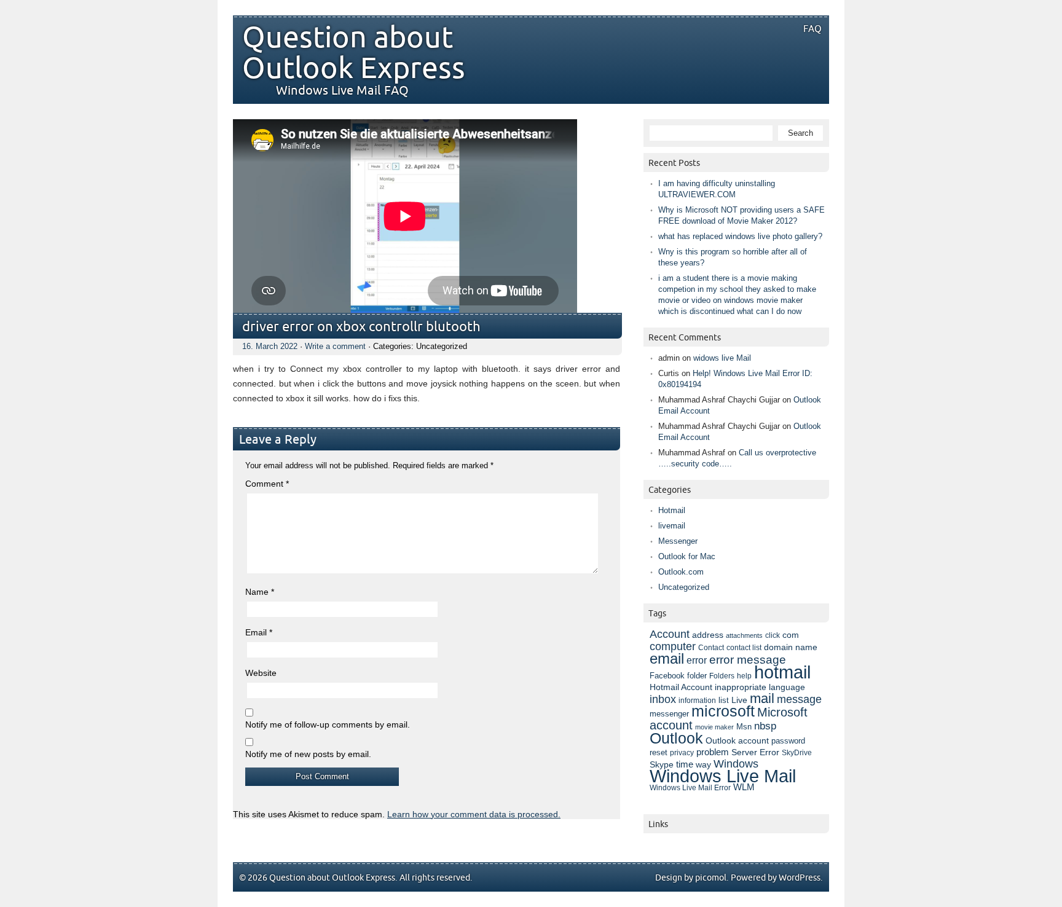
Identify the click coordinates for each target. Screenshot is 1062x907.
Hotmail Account (681, 687)
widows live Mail (722, 358)
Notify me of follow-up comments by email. (327, 724)
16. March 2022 (269, 346)
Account (670, 633)
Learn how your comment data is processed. (473, 814)
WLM (744, 787)
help (744, 676)
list (723, 700)
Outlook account (737, 740)
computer (673, 646)
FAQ (812, 29)
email (667, 658)
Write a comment (335, 346)
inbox (663, 699)
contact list (743, 647)
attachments (744, 635)
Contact (711, 647)
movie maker (714, 727)
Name (259, 592)
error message (747, 659)
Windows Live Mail (723, 776)
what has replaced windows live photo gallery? (740, 236)
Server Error (755, 752)
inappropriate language (760, 687)
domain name (790, 647)
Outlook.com (681, 571)
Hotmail (671, 510)
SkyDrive (797, 752)
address (707, 635)
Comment (267, 484)
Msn (744, 726)
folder (697, 676)
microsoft (723, 711)
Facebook (667, 676)
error (696, 660)
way (703, 764)
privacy (682, 752)
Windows (736, 764)
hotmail (782, 672)
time (684, 764)
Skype (662, 764)
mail (762, 698)
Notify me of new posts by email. (308, 754)
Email (258, 632)
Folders (721, 676)
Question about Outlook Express (353, 53)
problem (712, 752)
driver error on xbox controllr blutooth (361, 327)
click (772, 635)
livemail (671, 525)
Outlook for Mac (686, 556)
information (697, 700)
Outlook (676, 738)
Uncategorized (683, 587)
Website (261, 673)
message (799, 699)
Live (739, 700)
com (790, 635)
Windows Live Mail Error (690, 787)
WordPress (799, 877)
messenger (669, 714)
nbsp (765, 726)
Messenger (678, 541)
